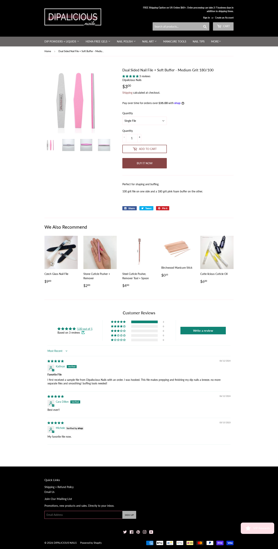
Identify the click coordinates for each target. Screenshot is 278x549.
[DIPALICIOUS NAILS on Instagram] (145, 532)
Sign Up (129, 515)
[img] (55, 361)
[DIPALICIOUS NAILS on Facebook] (132, 532)
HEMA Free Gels (97, 41)
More (215, 41)
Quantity (127, 113)
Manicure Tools (174, 41)
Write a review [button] (203, 330)
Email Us (49, 491)
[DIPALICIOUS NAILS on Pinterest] (138, 532)
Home (47, 51)
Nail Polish (125, 41)
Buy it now (145, 163)
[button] (130, 76)
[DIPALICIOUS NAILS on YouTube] (151, 532)
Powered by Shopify (91, 542)
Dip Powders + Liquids (60, 41)
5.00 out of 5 (84, 328)
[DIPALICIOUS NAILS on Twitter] (125, 532)
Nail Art (148, 41)
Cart (226, 26)
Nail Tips (199, 41)
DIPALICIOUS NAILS (65, 542)
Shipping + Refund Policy (59, 487)
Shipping (127, 92)
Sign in (206, 17)
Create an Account (224, 17)
